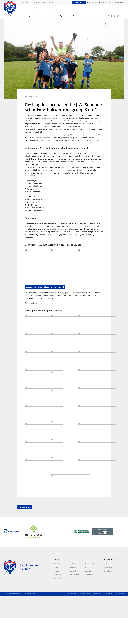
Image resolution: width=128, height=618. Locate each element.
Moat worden (74, 575)
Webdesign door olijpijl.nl (115, 593)
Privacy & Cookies (30, 594)
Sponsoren (57, 578)
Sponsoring (73, 571)
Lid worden (73, 567)
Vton (86, 567)
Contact (72, 564)
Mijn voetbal (24, 2)
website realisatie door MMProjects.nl (91, 593)
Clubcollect (52, 2)
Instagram (110, 567)
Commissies (58, 575)
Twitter (108, 571)
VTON (33, 2)
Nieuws (56, 571)
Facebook (109, 564)
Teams (56, 567)
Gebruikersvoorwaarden (12, 594)
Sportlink (41, 2)
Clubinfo (57, 564)
